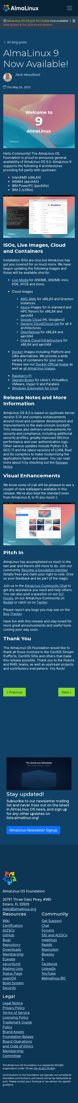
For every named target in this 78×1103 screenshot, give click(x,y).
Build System (13, 983)
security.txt (12, 963)
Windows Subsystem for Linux (35, 388)
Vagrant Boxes (23, 380)
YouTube (49, 973)
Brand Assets (13, 1031)
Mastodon (50, 949)
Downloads (12, 949)
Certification (13, 925)
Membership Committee (13, 1053)
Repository (11, 944)
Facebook (49, 963)
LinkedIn (49, 968)
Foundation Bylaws (18, 1036)
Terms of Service (16, 1012)
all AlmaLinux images (39, 368)
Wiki (6, 920)
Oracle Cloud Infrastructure (41, 340)
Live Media (20, 280)
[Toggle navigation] (69, 8)
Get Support (52, 920)
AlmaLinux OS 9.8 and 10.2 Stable (28, 21)
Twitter (42, 602)
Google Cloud (31, 320)
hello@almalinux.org (19, 909)
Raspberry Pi (22, 376)
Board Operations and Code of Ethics (18, 1044)
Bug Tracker (12, 614)
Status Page (12, 973)
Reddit (8, 602)
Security (9, 987)
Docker (17, 352)
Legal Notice (13, 1003)
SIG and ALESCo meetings (54, 937)
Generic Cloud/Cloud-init (40, 324)
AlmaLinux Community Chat (46, 586)
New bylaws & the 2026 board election (27, 25)
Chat (45, 925)
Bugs (7, 939)
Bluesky (48, 954)
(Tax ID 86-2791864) (44, 1068)
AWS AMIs (28, 299)
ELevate (9, 959)
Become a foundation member (45, 570)
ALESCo (9, 930)
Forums (48, 930)
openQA (9, 978)
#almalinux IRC (54, 978)
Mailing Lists (13, 968)
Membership (13, 954)
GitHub (8, 935)
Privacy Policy (14, 1007)
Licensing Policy (15, 1017)
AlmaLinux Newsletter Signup (33, 830)
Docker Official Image (52, 364)
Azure (25, 307)
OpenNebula (30, 332)
